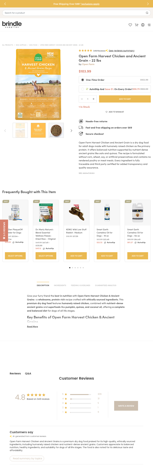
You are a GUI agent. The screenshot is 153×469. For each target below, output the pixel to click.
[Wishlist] (130, 24)
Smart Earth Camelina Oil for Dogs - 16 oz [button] (104, 232)
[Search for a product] (147, 13)
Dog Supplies (21, 45)
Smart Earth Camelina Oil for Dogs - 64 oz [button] (135, 232)
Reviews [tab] (15, 373)
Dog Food (33, 45)
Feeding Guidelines (80, 285)
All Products (7, 45)
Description (43, 285)
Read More (32, 326)
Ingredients (60, 285)
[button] (148, 4)
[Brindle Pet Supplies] (39, 24)
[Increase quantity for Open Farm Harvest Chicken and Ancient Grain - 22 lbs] (94, 99)
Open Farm (88, 64)
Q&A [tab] (28, 373)
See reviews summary (121, 50)
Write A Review (126, 405)
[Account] (142, 24)
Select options (15, 255)
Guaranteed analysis (105, 285)
